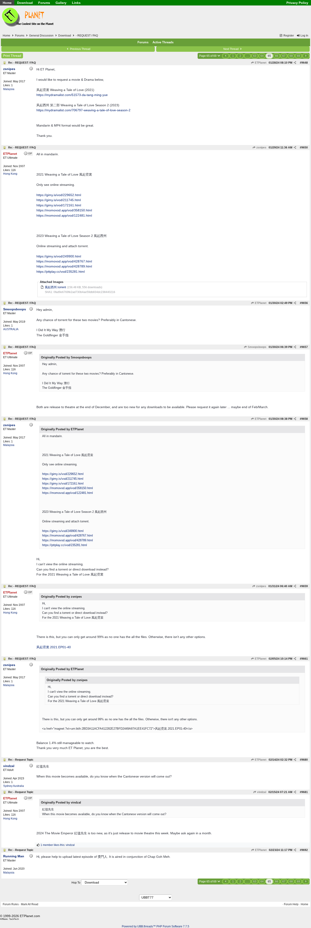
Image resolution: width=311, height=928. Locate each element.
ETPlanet (260, 62)
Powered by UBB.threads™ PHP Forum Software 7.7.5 (155, 926)
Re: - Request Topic (20, 759)
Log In (304, 35)
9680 (304, 759)
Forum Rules (11, 904)
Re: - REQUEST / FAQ (22, 62)
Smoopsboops (256, 347)
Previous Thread (79, 49)
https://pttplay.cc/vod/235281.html (60, 271)
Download (25, 3)
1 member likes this (52, 845)
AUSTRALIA (10, 329)
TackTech (14, 919)
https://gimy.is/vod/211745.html (58, 200)
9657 (304, 347)
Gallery (61, 3)
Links (76, 3)
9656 (304, 303)
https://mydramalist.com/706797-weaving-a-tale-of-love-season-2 (83, 110)
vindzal (261, 792)
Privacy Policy (297, 3)
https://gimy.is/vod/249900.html (58, 256)
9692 (304, 850)
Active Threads (163, 42)
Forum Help (291, 904)
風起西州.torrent (55, 287)
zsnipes (261, 147)
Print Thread (12, 55)
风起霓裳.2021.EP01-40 (53, 647)
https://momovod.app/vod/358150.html (64, 210)
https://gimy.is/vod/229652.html (58, 195)
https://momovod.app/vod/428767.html (64, 261)
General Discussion (41, 35)
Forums (44, 3)
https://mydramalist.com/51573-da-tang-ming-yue (72, 95)
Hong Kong (10, 173)
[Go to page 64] (225, 56)
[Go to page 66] (305, 56)
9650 (304, 147)
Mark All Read (29, 904)
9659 (304, 586)
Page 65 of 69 (208, 55)
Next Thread (231, 49)
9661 (304, 658)
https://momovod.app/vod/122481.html (64, 215)
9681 (304, 792)
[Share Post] (295, 62)
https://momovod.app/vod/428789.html (64, 266)
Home (7, 3)
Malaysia (8, 89)
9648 (304, 62)
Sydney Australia (13, 786)
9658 (304, 418)
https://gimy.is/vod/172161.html (58, 205)
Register (288, 35)
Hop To (75, 882)
